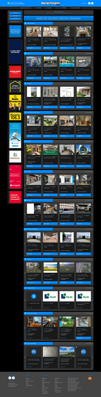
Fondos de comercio (58, 390)
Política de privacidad (29, 385)
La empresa (27, 378)
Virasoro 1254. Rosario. (65, 330)
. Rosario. (32, 303)
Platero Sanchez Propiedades (81, 162)
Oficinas (43, 383)
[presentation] (25, 38)
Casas (43, 379)
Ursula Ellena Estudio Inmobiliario (82, 44)
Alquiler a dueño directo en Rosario (73, 378)
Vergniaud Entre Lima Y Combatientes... (49, 330)
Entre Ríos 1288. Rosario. (34, 40)
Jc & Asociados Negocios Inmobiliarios (66, 250)
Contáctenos (28, 386)
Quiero (37, 7)
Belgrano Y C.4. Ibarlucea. (33, 129)
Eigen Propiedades (32, 191)
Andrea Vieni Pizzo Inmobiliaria (32, 363)
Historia (27, 383)
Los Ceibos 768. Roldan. (82, 246)
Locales (43, 385)
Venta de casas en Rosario (72, 381)
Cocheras (43, 386)
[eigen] (15, 86)
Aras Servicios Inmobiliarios (67, 74)
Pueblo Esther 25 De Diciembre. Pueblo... (50, 360)
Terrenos (43, 381)
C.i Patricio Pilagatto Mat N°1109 (82, 220)
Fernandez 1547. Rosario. (34, 70)
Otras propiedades (45, 393)
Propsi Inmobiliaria (49, 363)
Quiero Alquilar (61, 7)
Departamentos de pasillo (46, 382)
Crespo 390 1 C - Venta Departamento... (50, 40)
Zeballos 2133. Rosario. (82, 330)
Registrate (15, 15)
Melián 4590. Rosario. (82, 70)
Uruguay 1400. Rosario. (49, 246)
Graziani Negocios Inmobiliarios (65, 103)
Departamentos (44, 378)
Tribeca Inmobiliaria (65, 132)
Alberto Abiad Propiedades (33, 44)
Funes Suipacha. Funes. (67, 70)
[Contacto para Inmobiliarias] (8, 3)
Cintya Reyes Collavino (66, 363)
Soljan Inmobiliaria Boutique (50, 74)
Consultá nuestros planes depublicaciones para (17, 3)
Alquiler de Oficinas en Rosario (72, 385)
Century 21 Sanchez (32, 163)
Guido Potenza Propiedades (34, 250)
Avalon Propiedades (49, 250)
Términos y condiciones (29, 381)
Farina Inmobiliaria (48, 132)
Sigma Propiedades (82, 74)
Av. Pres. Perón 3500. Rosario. (66, 129)
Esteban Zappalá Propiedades (31, 103)
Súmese (27, 379)
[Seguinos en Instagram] (89, 3)
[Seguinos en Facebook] (92, 3)
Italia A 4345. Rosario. (32, 246)
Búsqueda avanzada (26, 7)
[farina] (15, 51)
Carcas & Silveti (48, 191)
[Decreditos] (15, 135)
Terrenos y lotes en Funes (72, 390)
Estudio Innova (31, 132)
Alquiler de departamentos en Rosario (73, 382)
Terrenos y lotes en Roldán (72, 389)
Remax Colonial (64, 220)
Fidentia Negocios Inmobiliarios (81, 103)
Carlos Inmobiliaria (32, 74)
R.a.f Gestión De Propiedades (48, 334)
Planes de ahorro (44, 390)
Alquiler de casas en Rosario (72, 379)
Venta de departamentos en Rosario (73, 383)
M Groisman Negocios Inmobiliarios (66, 44)
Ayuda (27, 382)
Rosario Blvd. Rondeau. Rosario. (32, 330)
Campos (43, 389)
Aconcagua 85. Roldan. (50, 70)
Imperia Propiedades (82, 191)
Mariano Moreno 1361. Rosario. (83, 40)
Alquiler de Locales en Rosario (72, 386)
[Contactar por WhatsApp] (15, 31)
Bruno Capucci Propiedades (50, 44)
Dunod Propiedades (65, 191)
